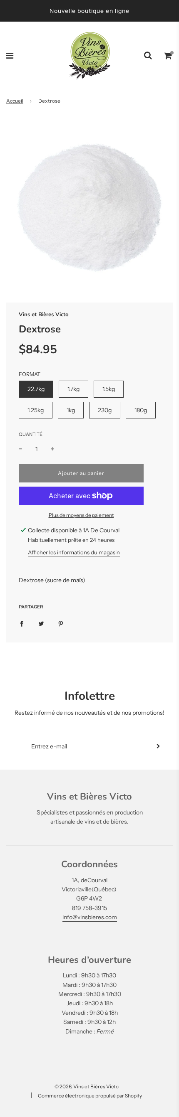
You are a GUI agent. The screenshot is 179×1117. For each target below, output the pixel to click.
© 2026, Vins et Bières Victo (87, 1086)
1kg (71, 410)
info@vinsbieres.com (89, 917)
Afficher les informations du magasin (74, 552)
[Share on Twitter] (41, 623)
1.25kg (35, 410)
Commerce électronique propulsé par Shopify (90, 1095)
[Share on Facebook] (21, 623)
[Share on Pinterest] (61, 623)
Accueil (14, 101)
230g (105, 410)
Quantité (30, 434)
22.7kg (36, 389)
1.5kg (108, 389)
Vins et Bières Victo (44, 314)
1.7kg (73, 389)
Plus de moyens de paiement (81, 515)
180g (140, 410)
